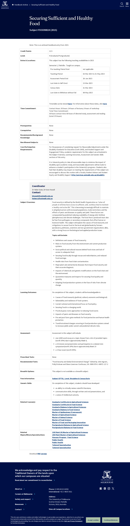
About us (18, 489)
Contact (18, 509)
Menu (127, 6)
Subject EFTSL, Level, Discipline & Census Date (71, 378)
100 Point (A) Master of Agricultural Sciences (70, 432)
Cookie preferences (111, 520)
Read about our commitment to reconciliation (33, 480)
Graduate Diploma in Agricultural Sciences (69, 407)
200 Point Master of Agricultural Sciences (68, 435)
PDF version (42, 454)
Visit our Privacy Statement (73, 521)
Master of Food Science (61, 420)
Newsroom (19, 504)
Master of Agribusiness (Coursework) (67, 412)
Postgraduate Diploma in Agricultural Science (70, 425)
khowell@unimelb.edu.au (42, 196)
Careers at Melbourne (23, 494)
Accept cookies (93, 520)
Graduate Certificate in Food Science (67, 404)
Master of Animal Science (62, 417)
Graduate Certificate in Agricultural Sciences (70, 402)
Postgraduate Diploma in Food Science (67, 427)
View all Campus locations (59, 509)
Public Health (57, 440)
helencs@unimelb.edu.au (42, 198)
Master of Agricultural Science (64, 415)
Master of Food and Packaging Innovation (69, 422)
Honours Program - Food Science (65, 437)
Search (122, 6)
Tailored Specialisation (61, 445)
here (70, 104)
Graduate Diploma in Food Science (66, 410)
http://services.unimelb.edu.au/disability (87, 175)
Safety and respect (23, 499)
